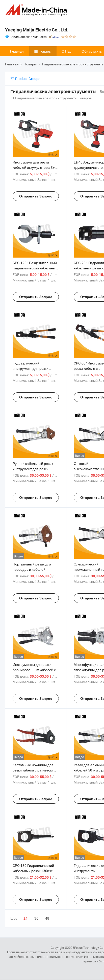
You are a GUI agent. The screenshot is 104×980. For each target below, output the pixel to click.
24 (25, 918)
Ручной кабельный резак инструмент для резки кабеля (33, 468)
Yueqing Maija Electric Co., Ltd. (36, 29)
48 (47, 918)
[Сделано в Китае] (37, 10)
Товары (45, 51)
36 (36, 918)
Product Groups (27, 78)
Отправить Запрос (35, 196)
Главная (17, 51)
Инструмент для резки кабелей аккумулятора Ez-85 (34, 167)
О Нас (66, 51)
